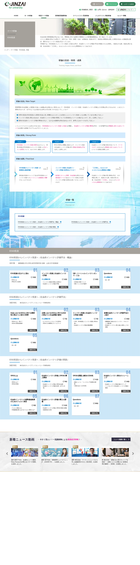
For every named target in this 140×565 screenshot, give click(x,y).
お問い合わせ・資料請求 (105, 9)
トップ (6, 50)
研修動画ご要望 (87, 9)
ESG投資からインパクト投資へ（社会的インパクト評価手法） (90, 222)
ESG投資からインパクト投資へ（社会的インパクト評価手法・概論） (39, 222)
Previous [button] (7, 453)
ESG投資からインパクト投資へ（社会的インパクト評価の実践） (37, 227)
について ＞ (130, 9)
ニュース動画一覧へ (120, 439)
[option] (24, 455)
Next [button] (133, 453)
